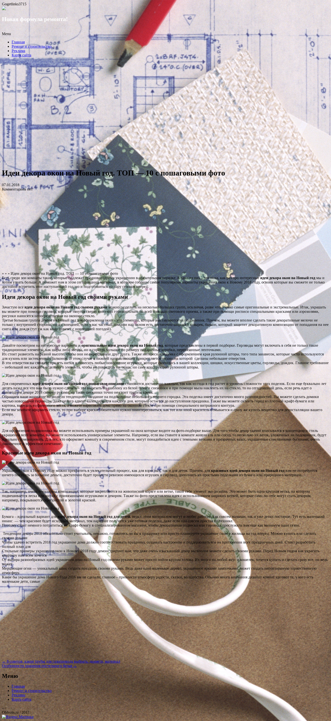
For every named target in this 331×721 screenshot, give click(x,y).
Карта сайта (21, 55)
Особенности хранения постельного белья (39, 666)
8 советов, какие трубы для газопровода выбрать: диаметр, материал (61, 661)
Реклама (18, 51)
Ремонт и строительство (32, 46)
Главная (18, 42)
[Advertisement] (165, 114)
